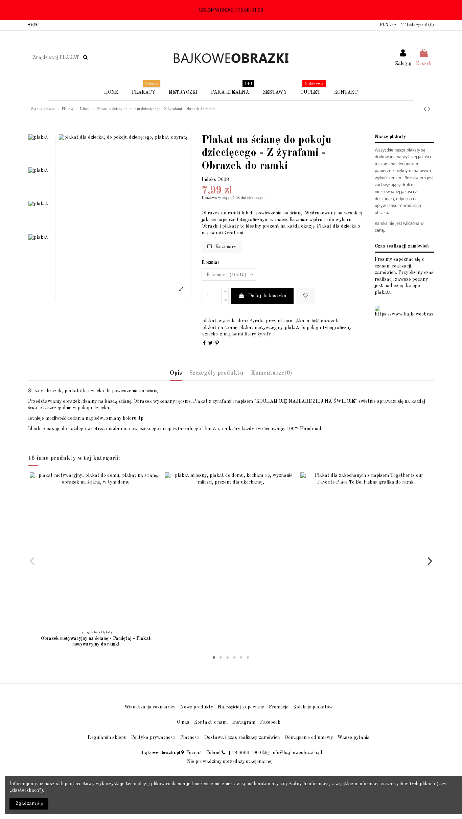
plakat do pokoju (303, 327)
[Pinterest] (217, 343)
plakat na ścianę (219, 327)
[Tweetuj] (210, 343)
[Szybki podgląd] (100, 624)
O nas (183, 722)
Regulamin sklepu (107, 737)
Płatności (190, 737)
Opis (176, 373)
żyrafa (257, 321)
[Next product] (429, 109)
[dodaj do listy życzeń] (91, 624)
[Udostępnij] (204, 343)
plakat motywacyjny (261, 327)
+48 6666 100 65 (246, 752)
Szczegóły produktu (216, 373)
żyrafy (264, 334)
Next (430, 560)
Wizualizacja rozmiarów (150, 707)
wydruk (226, 321)
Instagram (243, 722)
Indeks (209, 179)
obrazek (329, 321)
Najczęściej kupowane (241, 707)
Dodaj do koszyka (267, 296)
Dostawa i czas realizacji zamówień (242, 737)
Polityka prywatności (153, 737)
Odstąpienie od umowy (309, 737)
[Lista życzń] (305, 296)
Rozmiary (225, 246)
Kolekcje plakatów (313, 707)
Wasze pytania (354, 737)
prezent (274, 321)
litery (250, 334)
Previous (32, 560)
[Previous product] (425, 109)
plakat (209, 321)
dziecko (210, 334)
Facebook (270, 722)
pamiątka (294, 321)
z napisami (231, 334)
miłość (312, 321)
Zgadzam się (29, 803)
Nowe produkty (196, 707)
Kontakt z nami (211, 722)
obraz (242, 321)
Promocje (278, 707)
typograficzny (337, 327)
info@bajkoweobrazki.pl (297, 752)
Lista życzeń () (420, 25)
